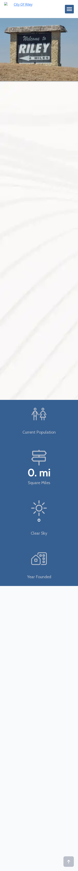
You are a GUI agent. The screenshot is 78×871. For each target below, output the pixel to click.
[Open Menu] (69, 9)
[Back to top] (68, 861)
